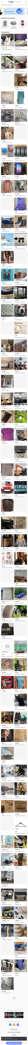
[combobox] (14, 5)
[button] (12, 47)
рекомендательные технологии (10, 1039)
